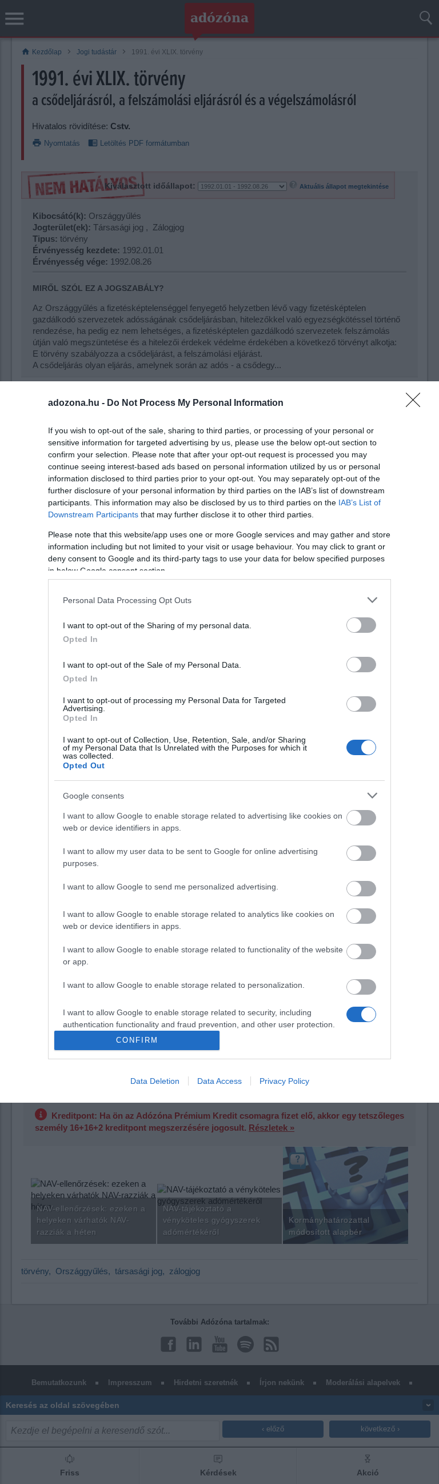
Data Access (219, 1081)
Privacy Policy (284, 1081)
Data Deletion (154, 1081)
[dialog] (219, 742)
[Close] (417, 403)
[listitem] (219, 600)
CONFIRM (137, 1040)
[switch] (361, 625)
